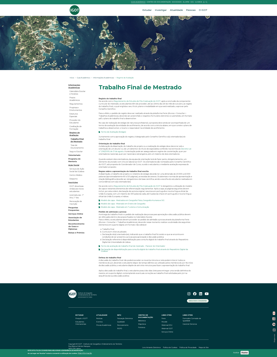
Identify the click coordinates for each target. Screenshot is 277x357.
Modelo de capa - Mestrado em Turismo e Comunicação (125, 207)
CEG (192, 2)
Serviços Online (75, 214)
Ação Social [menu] (73, 165)
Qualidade (121, 322)
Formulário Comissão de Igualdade (192, 319)
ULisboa (198, 2)
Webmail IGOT (167, 328)
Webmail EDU (167, 325)
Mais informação (85, 353)
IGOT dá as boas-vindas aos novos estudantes (76, 188)
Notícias (99, 318)
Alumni (186, 2)
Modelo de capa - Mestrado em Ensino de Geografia (123, 204)
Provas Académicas (103, 325)
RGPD (119, 328)
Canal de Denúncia (190, 324)
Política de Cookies (170, 347)
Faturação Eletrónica (125, 318)
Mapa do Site (204, 347)
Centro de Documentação (159, 2)
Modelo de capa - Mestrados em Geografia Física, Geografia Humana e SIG (132, 200)
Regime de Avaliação (125, 78)
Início (72, 78)
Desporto (73, 179)
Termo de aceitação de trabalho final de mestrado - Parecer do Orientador (133, 246)
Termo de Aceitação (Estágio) (113, 132)
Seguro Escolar (76, 152)
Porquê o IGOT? (81, 318)
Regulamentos (75, 104)
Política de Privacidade (187, 347)
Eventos (99, 322)
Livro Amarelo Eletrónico (151, 347)
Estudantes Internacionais (80, 323)
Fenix (164, 318)
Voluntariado (74, 155)
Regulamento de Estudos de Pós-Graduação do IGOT (137, 101)
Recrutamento (122, 325)
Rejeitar (245, 353)
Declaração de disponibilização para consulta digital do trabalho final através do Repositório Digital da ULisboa (144, 250)
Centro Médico (75, 175)
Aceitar (236, 353)
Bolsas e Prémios (76, 233)
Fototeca (141, 327)
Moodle (164, 322)
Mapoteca (142, 324)
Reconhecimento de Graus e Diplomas (76, 226)
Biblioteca (142, 321)
